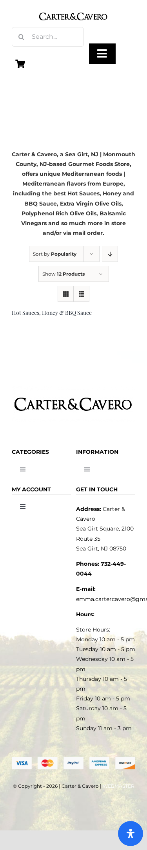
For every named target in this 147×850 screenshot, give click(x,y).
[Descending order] (110, 254)
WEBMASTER (118, 786)
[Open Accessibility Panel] (130, 833)
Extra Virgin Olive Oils (91, 203)
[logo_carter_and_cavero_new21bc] (74, 8)
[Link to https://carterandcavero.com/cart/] (20, 63)
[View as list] (81, 293)
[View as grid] (65, 293)
